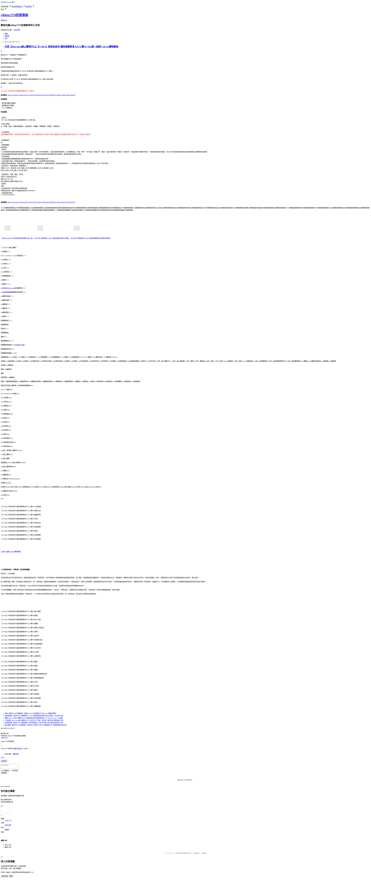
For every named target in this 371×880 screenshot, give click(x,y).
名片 (6, 38)
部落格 (7, 36)
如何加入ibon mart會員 (10, 288)
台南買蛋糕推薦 (8, 292)
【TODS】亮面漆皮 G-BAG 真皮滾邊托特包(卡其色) (51, 238)
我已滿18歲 (5, 876)
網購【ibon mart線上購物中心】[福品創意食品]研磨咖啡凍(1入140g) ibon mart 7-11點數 (34, 718)
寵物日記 (16, 754)
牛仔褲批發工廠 (18, 345)
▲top (2, 757)
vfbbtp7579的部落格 (14, 15)
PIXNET (171, 853)
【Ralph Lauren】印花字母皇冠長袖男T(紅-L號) (17, 238)
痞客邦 (15, 748)
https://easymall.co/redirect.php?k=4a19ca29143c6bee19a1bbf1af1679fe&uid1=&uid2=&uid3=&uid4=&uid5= (42, 95)
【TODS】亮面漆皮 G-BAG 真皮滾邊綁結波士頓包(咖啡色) (90, 238)
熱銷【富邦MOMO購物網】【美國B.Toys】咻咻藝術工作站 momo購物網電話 (30, 713)
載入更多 (4, 761)
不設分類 (17, 30)
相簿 (6, 34)
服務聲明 (203, 853)
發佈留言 (4, 773)
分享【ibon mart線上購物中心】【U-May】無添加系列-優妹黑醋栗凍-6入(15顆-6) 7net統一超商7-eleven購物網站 (61, 46)
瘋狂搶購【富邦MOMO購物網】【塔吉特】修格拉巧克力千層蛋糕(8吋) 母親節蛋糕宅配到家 (36, 725)
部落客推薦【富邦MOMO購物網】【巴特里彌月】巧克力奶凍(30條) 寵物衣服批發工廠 (34, 722)
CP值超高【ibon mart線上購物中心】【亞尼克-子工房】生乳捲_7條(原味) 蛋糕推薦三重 (34, 720)
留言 (19, 748)
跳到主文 (4, 20)
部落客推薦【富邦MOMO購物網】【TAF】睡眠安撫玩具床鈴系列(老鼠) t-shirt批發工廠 (34, 716)
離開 (11, 876)
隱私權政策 (196, 853)
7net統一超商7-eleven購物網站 (11, 551)
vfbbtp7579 (4, 737)
